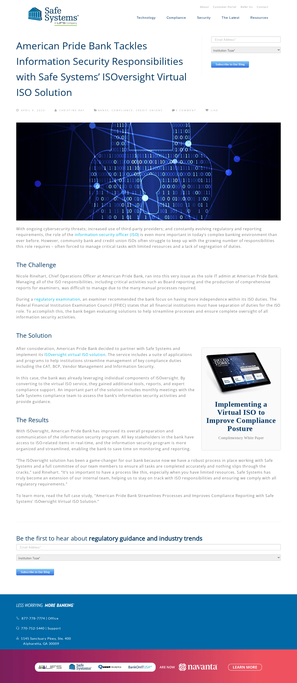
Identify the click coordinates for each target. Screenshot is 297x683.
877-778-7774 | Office (39, 618)
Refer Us (247, 7)
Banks (103, 110)
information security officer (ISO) (107, 234)
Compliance (176, 17)
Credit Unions (149, 110)
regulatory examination (57, 299)
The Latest (231, 17)
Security (204, 17)
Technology (146, 17)
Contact (262, 7)
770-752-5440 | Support (40, 628)
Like (214, 110)
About (204, 7)
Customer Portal (224, 7)
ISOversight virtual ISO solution (75, 354)
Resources (259, 17)
